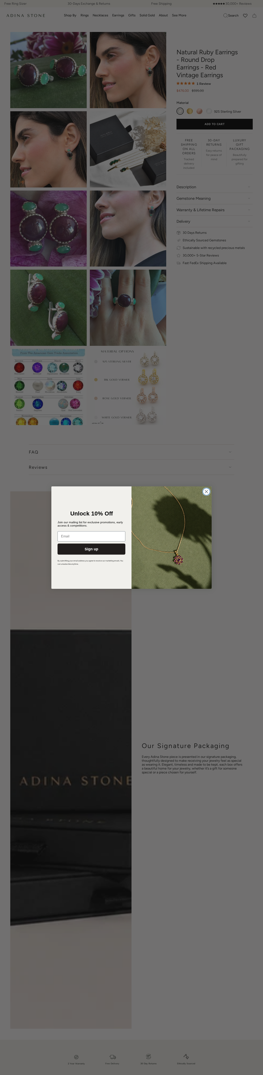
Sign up (91, 549)
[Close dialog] (206, 491)
